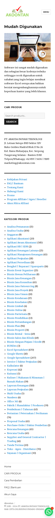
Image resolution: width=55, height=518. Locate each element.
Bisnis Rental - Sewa (18, 333)
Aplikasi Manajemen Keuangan (25, 254)
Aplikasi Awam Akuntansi (22, 242)
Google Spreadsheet (18, 357)
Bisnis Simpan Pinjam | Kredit (24, 341)
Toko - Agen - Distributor (21, 449)
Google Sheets (15, 353)
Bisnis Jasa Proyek (17, 290)
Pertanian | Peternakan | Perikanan (27, 413)
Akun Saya (10, 494)
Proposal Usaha (16, 421)
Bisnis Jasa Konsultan (19, 282)
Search (11, 121)
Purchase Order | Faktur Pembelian (27, 425)
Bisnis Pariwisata (17, 314)
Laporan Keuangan (18, 385)
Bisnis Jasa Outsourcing (20, 286)
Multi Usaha (14, 393)
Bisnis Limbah (15, 306)
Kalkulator (13, 365)
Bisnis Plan (13, 326)
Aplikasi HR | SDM (17, 246)
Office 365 (12, 401)
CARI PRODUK (12, 473)
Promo (11, 195)
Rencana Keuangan (18, 429)
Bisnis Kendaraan (17, 298)
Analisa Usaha (15, 230)
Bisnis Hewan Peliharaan (21, 274)
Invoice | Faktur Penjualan (22, 361)
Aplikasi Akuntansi (18, 238)
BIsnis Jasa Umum (17, 294)
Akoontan (8, 503)
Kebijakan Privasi (17, 179)
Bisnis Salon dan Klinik (20, 337)
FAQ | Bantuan (15, 183)
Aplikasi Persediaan (18, 262)
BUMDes (12, 345)
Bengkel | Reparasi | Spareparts (25, 266)
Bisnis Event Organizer (20, 270)
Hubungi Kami (15, 191)
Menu (46, 12)
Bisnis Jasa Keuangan (19, 278)
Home (7, 466)
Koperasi (12, 369)
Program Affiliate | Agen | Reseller (27, 199)
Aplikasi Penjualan (17, 258)
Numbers (12, 397)
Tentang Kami (15, 187)
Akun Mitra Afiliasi (18, 203)
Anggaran (12, 234)
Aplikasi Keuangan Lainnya (22, 250)
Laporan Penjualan (17, 389)
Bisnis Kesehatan (17, 302)
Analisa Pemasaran (18, 226)
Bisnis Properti (16, 330)
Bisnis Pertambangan (19, 322)
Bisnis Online (15, 310)
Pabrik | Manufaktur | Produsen (25, 405)
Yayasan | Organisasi (19, 453)
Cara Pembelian (13, 480)
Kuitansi (12, 373)
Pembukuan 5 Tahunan (20, 409)
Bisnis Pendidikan (17, 318)
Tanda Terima (15, 445)
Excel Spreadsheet (17, 349)
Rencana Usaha (15, 433)
